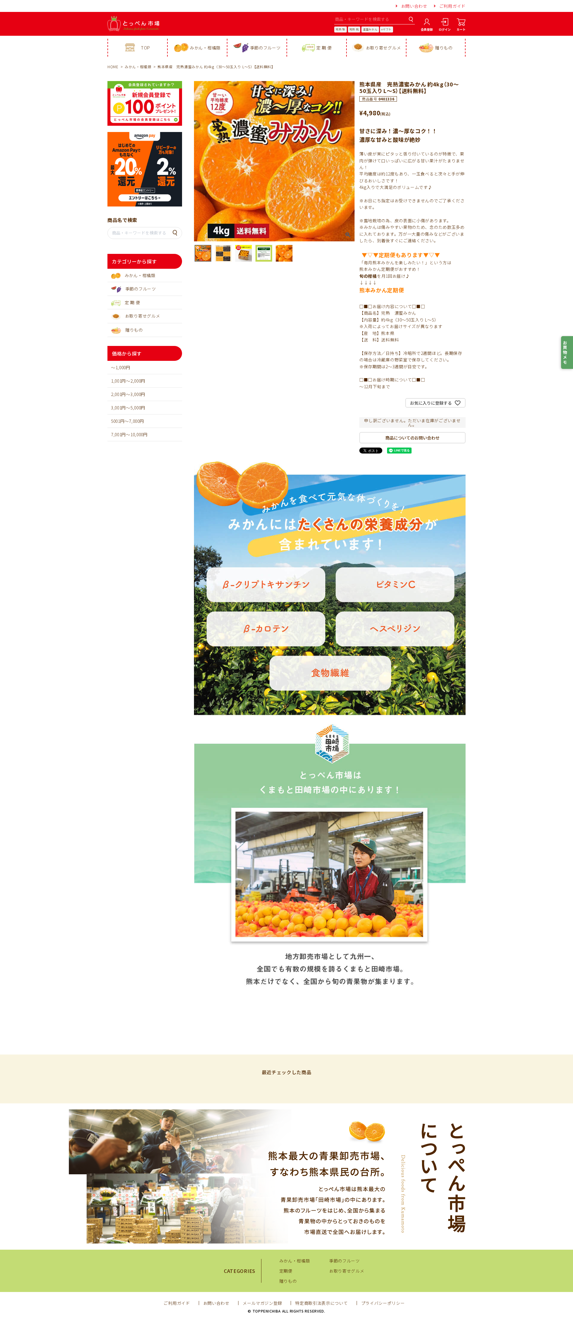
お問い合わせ (414, 6)
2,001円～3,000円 (128, 394)
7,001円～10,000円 (129, 434)
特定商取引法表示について (321, 1303)
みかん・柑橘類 (205, 48)
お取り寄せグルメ (383, 48)
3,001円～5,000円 (128, 408)
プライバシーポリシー (383, 1303)
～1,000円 (120, 367)
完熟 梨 (340, 29)
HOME (112, 66)
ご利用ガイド (452, 6)
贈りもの (444, 48)
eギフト (386, 29)
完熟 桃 (354, 29)
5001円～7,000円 (127, 421)
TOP (145, 48)
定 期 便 (324, 48)
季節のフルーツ (265, 48)
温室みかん (370, 29)
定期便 (285, 1271)
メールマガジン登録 (262, 1303)
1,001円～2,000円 (128, 381)
